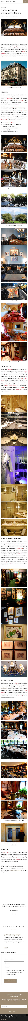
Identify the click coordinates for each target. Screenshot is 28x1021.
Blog (26, 1)
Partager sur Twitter (15, 914)
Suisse (17, 16)
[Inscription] (25, 1006)
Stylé (14, 16)
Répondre (6, 948)
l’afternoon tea (4, 688)
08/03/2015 (6, 947)
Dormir (2, 16)
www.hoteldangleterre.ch (15, 870)
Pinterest (14, 1012)
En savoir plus (4, 1019)
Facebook (18, 1012)
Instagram (10, 1012)
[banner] (7, 1)
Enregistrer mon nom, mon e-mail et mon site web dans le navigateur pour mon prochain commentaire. (15, 972)
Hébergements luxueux (8, 16)
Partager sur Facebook (12, 914)
